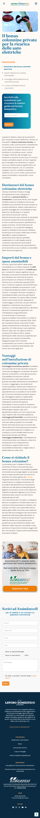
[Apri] (36, 3)
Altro (27, 655)
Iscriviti (8, 125)
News (20, 744)
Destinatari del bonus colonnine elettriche (17, 67)
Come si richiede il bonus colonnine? (14, 86)
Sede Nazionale (20, 796)
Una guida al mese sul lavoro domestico (20, 765)
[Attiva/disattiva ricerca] (4, 3)
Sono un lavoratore (12, 655)
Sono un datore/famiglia (14, 652)
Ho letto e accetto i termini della (21, 677)
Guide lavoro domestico (20, 740)
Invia (5, 683)
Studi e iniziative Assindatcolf (20, 755)
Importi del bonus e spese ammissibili (15, 74)
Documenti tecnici (20, 748)
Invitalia (29, 477)
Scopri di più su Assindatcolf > (20, 727)
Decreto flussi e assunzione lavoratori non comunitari (20, 770)
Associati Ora (20, 588)
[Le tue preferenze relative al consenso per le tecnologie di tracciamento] (36, 814)
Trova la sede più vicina (20, 798)
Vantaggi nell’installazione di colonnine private (16, 80)
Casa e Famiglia (20, 752)
